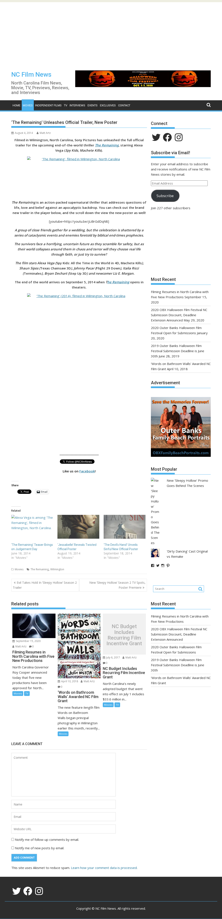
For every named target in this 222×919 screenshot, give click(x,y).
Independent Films (48, 105)
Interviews (77, 105)
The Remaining (40, 569)
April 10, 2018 (69, 681)
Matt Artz (45, 133)
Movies (28, 105)
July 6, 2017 (113, 657)
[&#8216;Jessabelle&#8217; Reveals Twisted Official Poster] (78, 527)
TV (65, 105)
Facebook (87, 471)
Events (93, 105)
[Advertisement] (111, 32)
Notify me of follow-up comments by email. (47, 839)
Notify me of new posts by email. (39, 848)
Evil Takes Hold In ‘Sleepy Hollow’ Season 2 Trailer (45, 584)
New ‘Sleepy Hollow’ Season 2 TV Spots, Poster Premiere (117, 584)
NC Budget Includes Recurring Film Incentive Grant (124, 635)
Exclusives (108, 105)
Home (16, 105)
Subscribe (165, 195)
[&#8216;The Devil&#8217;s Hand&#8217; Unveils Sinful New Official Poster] (124, 527)
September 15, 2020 (28, 641)
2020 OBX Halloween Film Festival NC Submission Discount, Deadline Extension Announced (179, 315)
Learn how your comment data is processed (104, 868)
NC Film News (31, 74)
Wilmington (57, 569)
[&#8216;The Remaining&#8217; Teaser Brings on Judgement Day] (32, 527)
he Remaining (118, 282)
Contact (124, 105)
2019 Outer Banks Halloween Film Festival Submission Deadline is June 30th (177, 351)
